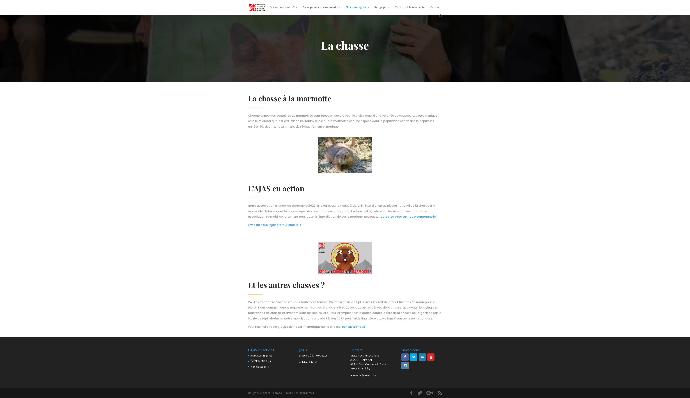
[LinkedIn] (422, 357)
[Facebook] (405, 357)
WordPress (307, 393)
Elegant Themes (271, 393)
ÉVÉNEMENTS (258, 361)
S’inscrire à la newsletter (410, 7)
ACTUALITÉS (257, 355)
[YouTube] (430, 357)
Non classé (256, 366)
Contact (435, 7)
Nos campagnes (356, 7)
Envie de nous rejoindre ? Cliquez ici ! (274, 225)
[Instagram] (405, 365)
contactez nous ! (354, 327)
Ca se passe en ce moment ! (320, 7)
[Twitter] (413, 357)
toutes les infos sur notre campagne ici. (408, 217)
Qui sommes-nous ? (282, 7)
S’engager (380, 7)
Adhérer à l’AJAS (308, 362)
